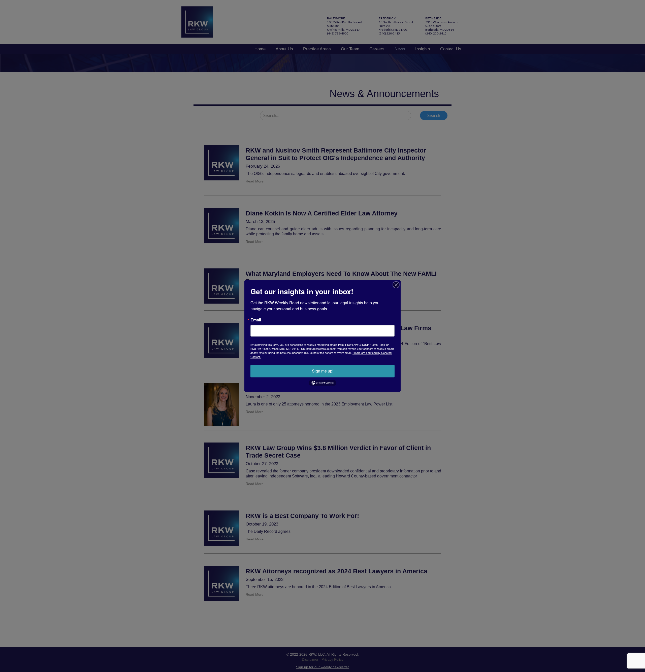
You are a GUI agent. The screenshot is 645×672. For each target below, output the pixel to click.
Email (255, 320)
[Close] (396, 285)
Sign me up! (322, 371)
